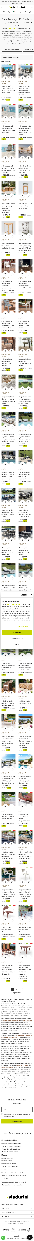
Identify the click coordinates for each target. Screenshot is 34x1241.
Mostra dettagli (23, 626)
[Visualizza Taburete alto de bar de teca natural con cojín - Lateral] (22, 195)
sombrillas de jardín (7, 1067)
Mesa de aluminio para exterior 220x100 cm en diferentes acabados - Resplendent (8, 970)
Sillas (3, 1169)
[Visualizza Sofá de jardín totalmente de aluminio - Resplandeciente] (22, 806)
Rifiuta (17, 644)
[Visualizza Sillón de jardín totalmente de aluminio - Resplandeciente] (5, 919)
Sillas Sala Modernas (8, 1175)
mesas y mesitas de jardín (11, 1020)
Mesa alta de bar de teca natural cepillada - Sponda (8, 246)
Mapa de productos (10, 1221)
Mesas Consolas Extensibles (11, 1152)
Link (13, 1116)
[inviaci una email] (3, 12)
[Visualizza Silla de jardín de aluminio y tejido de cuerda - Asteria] (5, 806)
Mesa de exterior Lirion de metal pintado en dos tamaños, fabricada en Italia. (25, 90)
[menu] (32, 7)
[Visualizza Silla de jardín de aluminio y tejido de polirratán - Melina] (5, 693)
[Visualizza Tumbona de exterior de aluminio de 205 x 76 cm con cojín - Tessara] (5, 577)
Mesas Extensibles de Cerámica (11, 1143)
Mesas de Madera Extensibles (11, 1146)
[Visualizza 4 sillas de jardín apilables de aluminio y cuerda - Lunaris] (22, 313)
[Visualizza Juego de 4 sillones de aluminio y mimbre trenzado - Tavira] (22, 351)
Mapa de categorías (22, 1221)
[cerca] (2, 7)
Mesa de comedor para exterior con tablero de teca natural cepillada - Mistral (8, 741)
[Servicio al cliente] (8, 12)
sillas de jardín (27, 1020)
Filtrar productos (11, 57)
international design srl (12, 1205)
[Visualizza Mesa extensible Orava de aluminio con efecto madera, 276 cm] (5, 502)
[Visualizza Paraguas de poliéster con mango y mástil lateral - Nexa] (5, 655)
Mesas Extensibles (9, 1140)
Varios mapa (21, 1223)
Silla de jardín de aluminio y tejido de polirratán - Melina (8, 703)
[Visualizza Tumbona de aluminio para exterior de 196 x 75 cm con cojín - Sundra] (22, 577)
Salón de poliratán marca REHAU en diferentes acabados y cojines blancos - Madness (25, 741)
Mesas (4, 1155)
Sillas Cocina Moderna (18, 1173)
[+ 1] (21, 989)
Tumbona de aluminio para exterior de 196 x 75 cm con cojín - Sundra (25, 590)
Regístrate (18, 1121)
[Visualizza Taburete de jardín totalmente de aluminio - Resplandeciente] (22, 919)
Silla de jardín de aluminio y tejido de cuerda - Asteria (8, 816)
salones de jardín (11, 1037)
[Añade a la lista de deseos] (11, 78)
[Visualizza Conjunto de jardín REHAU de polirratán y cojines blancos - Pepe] (22, 768)
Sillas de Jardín (21, 1175)
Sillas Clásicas (5, 1173)
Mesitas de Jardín (18, 1185)
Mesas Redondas (7, 1158)
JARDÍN (4, 1179)
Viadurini (5, 1208)
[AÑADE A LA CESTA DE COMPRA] (22, 158)
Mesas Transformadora (8, 1163)
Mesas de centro (6, 1161)
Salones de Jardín (20, 1182)
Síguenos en (6, 1216)
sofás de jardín (20, 1035)
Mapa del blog (12, 1223)
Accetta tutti (17, 632)
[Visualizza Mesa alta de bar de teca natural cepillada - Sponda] (5, 235)
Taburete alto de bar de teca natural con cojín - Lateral (25, 206)
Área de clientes (8, 1212)
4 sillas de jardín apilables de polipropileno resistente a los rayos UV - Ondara (8, 286)
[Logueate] (19, 12)
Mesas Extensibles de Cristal (11, 1149)
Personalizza (16, 638)
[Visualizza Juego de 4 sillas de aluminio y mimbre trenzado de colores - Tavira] (5, 388)
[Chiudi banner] (31, 594)
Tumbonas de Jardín (7, 1182)
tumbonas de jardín (22, 1065)
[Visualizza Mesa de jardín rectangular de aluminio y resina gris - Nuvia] (5, 539)
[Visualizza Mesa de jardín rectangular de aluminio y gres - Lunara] (22, 539)
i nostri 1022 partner (13, 604)
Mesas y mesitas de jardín (12, 49)
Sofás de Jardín (7, 1185)
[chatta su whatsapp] (3, 1238)
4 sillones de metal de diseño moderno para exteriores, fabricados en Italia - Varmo (25, 130)
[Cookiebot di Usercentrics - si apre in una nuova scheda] (20, 595)
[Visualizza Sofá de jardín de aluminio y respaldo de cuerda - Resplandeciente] (5, 844)
